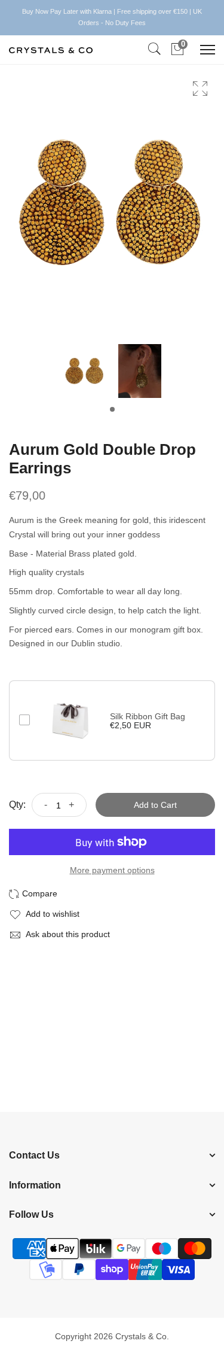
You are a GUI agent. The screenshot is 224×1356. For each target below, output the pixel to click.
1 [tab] (112, 409)
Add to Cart (155, 805)
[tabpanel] (84, 374)
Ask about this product (67, 934)
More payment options (112, 870)
